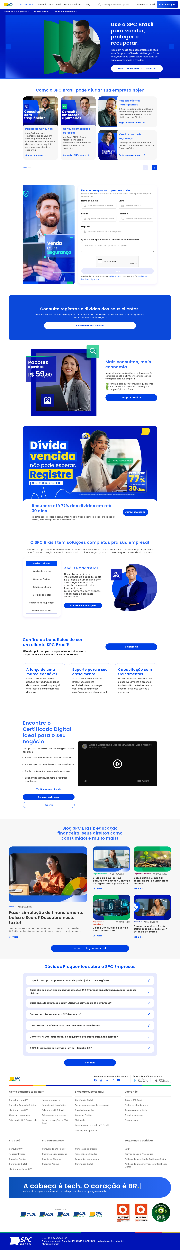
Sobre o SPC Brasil (133, 1100)
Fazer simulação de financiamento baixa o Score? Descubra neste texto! (47, 917)
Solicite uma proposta (130, 155)
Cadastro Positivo (83, 1115)
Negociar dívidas (100, 874)
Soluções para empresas (54, 1115)
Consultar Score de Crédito (22, 1105)
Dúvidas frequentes (84, 1110)
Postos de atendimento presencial (92, 1105)
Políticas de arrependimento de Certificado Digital (146, 1165)
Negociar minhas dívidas (54, 1105)
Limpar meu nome (51, 1100)
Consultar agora (34, 155)
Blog (88, 4)
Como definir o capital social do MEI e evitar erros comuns (151, 881)
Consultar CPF (16, 1149)
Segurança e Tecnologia (98, 923)
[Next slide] (171, 46)
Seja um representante (136, 1110)
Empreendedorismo (142, 874)
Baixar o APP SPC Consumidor (23, 1120)
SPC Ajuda (80, 1120)
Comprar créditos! (131, 397)
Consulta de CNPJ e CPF (54, 1149)
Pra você (42, 4)
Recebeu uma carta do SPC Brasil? (92, 1125)
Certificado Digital (84, 1100)
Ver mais (13, 936)
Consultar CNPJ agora (74, 155)
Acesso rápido (41, 11)
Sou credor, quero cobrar (87, 1159)
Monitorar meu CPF (18, 1110)
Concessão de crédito (86, 1149)
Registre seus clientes (130, 122)
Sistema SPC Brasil (146, 4)
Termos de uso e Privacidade (139, 1154)
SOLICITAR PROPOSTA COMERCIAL (131, 68)
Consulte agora (167, 4)
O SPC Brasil (55, 4)
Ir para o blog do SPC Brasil (90, 948)
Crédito (12, 907)
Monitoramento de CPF (20, 1169)
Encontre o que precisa (15, 11)
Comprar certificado (48, 797)
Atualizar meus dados (19, 1115)
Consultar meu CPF (18, 1100)
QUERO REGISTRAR (135, 512)
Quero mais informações (83, 605)
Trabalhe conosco (134, 1115)
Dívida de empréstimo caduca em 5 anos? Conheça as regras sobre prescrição (111, 881)
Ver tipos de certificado (48, 789)
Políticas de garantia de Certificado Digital (145, 1159)
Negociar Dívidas (17, 1154)
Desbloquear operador (86, 1130)
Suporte (48, 805)
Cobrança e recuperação (54, 1154)
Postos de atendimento (136, 1105)
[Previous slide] (8, 46)
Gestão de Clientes (51, 1159)
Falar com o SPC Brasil (53, 1110)
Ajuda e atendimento (65, 11)
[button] (25, 167)
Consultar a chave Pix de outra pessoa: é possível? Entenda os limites (151, 929)
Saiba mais (131, 646)
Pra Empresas (26, 4)
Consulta (138, 922)
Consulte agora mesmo (90, 325)
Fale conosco (131, 1120)
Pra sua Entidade (72, 4)
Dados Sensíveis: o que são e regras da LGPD (111, 929)
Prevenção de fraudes (86, 1154)
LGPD (127, 1149)
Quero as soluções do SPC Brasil (55, 1121)
